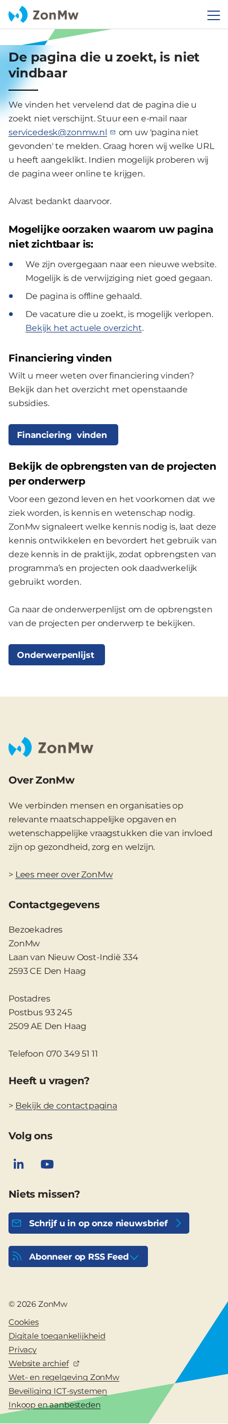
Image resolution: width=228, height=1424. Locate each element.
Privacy (22, 1349)
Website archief (38, 1363)
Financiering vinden (63, 435)
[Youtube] (47, 1164)
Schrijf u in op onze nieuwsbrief (98, 1223)
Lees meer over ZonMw (64, 874)
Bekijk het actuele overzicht (83, 328)
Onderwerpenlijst (57, 655)
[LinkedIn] (18, 1164)
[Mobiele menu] (213, 15)
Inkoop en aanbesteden (54, 1405)
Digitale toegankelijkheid (57, 1336)
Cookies (23, 1322)
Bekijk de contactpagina (66, 1106)
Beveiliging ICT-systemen (57, 1391)
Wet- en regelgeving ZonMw (63, 1377)
